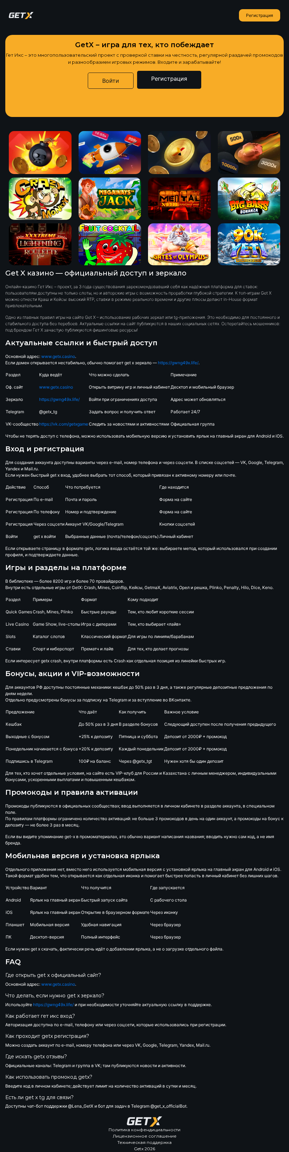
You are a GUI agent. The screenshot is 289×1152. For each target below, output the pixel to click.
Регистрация (259, 15)
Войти (110, 80)
